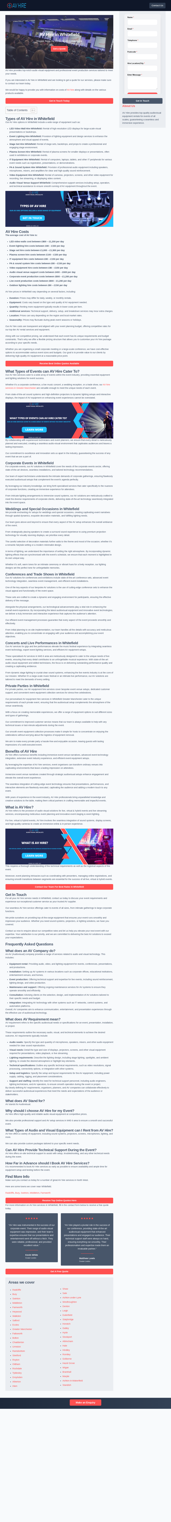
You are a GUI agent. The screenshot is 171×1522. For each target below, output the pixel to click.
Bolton (15, 1338)
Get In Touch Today (59, 101)
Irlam (14, 1386)
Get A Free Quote (59, 1271)
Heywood (17, 1311)
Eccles (15, 1325)
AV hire (70, 90)
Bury (17, 1193)
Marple (65, 1376)
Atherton (16, 1381)
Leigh (65, 1310)
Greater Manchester (22, 1329)
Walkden (16, 1316)
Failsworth (17, 1333)
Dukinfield (67, 1315)
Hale (64, 1345)
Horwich (66, 1324)
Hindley (66, 1350)
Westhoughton (69, 1302)
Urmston (16, 1346)
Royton (15, 1360)
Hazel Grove (68, 1363)
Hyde (65, 1332)
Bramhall (66, 1372)
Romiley (66, 1354)
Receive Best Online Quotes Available (59, 363)
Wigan (65, 1367)
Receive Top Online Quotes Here (59, 1200)
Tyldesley (17, 1373)
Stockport (67, 1337)
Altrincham (67, 1341)
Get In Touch (142, 101)
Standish (66, 1385)
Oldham (16, 1364)
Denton (66, 1306)
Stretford (16, 1355)
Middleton (34, 1193)
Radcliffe (9, 1193)
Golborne (67, 1359)
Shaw (65, 1289)
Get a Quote (59, 48)
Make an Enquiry (85, 1402)
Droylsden (17, 1377)
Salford (15, 1320)
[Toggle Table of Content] (31, 110)
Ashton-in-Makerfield (72, 1380)
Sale (64, 1293)
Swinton (25, 1193)
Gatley (65, 1328)
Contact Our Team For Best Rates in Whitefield (59, 887)
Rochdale (17, 1368)
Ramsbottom (18, 1351)
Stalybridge (67, 1319)
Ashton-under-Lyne (71, 1297)
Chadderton (18, 1342)
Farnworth (45, 1193)
